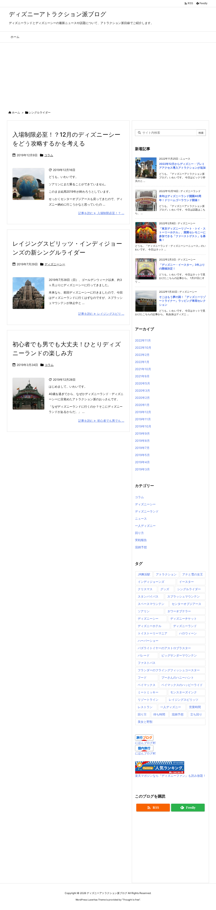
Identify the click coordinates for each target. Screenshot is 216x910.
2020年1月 (142, 405)
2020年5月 (142, 383)
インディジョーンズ (151, 581)
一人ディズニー (145, 525)
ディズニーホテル (149, 626)
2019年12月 (143, 412)
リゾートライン (148, 699)
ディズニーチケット (183, 618)
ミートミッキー (148, 692)
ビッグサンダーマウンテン (179, 655)
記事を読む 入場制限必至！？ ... (101, 213)
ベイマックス (146, 685)
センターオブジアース (186, 604)
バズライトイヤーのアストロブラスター (164, 648)
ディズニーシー (55, 264)
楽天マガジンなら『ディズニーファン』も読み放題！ (170, 775)
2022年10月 (143, 347)
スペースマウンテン (151, 604)
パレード (144, 655)
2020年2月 (142, 397)
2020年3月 (142, 390)
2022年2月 (142, 354)
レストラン (145, 707)
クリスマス (145, 589)
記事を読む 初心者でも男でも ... (101, 420)
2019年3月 (142, 469)
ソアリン (144, 611)
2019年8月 (142, 440)
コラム (48, 155)
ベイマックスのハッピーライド (182, 685)
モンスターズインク (183, 692)
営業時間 (195, 707)
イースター (186, 581)
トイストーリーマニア (152, 633)
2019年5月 (142, 455)
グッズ (164, 589)
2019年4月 (142, 462)
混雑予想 (141, 547)
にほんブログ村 (145, 743)
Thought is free (131, 899)
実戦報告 (141, 540)
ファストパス (146, 662)
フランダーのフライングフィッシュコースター (169, 670)
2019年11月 (143, 419)
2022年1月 (142, 362)
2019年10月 (143, 426)
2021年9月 (142, 376)
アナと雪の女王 (192, 574)
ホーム (16, 112)
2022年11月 (143, 340)
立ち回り (196, 714)
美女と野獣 (145, 721)
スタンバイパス (148, 596)
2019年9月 (142, 433)
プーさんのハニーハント (177, 677)
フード (142, 677)
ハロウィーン (188, 633)
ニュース (141, 518)
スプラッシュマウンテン (183, 596)
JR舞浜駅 (144, 574)
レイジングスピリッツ (183, 699)
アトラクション (166, 574)
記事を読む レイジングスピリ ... (101, 313)
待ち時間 (159, 714)
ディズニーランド (147, 511)
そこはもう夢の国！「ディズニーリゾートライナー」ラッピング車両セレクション (182, 300)
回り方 (139, 533)
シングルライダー (189, 589)
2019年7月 (142, 448)
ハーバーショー (148, 640)
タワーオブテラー (179, 611)
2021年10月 (143, 369)
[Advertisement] (108, 74)
